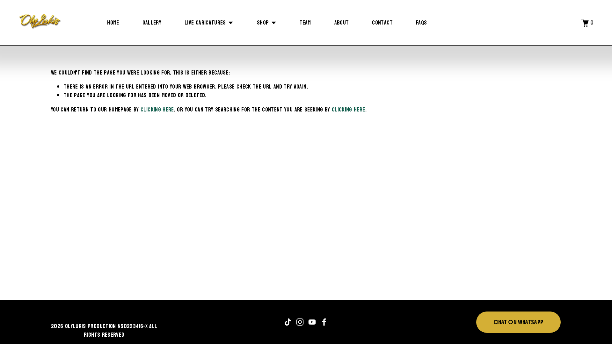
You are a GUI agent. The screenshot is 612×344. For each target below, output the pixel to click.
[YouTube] (312, 322)
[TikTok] (288, 322)
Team (305, 22)
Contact (382, 22)
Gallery (152, 22)
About (341, 22)
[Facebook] (324, 322)
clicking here (157, 109)
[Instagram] (300, 322)
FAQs (421, 22)
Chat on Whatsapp (518, 322)
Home (113, 22)
